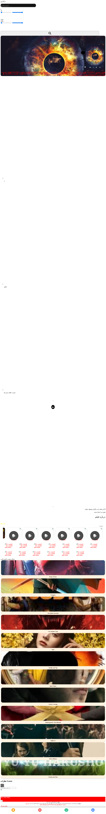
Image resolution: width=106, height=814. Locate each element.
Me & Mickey (53, 759)
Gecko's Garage (53, 704)
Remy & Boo (53, 577)
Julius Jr (53, 740)
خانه (13, 812)
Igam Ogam (53, 686)
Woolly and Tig (53, 668)
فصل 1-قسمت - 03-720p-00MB (57, 72)
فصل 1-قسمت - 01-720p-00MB (95, 72)
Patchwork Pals (53, 777)
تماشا (9, 547)
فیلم (40, 812)
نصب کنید (27, 803)
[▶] (53, 567)
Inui (53, 649)
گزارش (3, 523)
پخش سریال (4, 806)
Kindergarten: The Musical (53, 722)
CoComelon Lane (53, 631)
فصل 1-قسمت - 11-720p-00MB (13, 73)
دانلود (6, 547)
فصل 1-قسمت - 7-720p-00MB (87, 73)
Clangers (53, 595)
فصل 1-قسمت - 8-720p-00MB (69, 73)
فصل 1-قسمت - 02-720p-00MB (76, 72)
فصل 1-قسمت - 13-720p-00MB (77, 75)
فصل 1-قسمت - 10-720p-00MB (32, 73)
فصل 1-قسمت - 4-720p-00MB (38, 72)
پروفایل (92, 812)
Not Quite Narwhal (53, 613)
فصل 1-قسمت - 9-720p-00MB (51, 73)
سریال (66, 812)
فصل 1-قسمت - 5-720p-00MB (20, 72)
